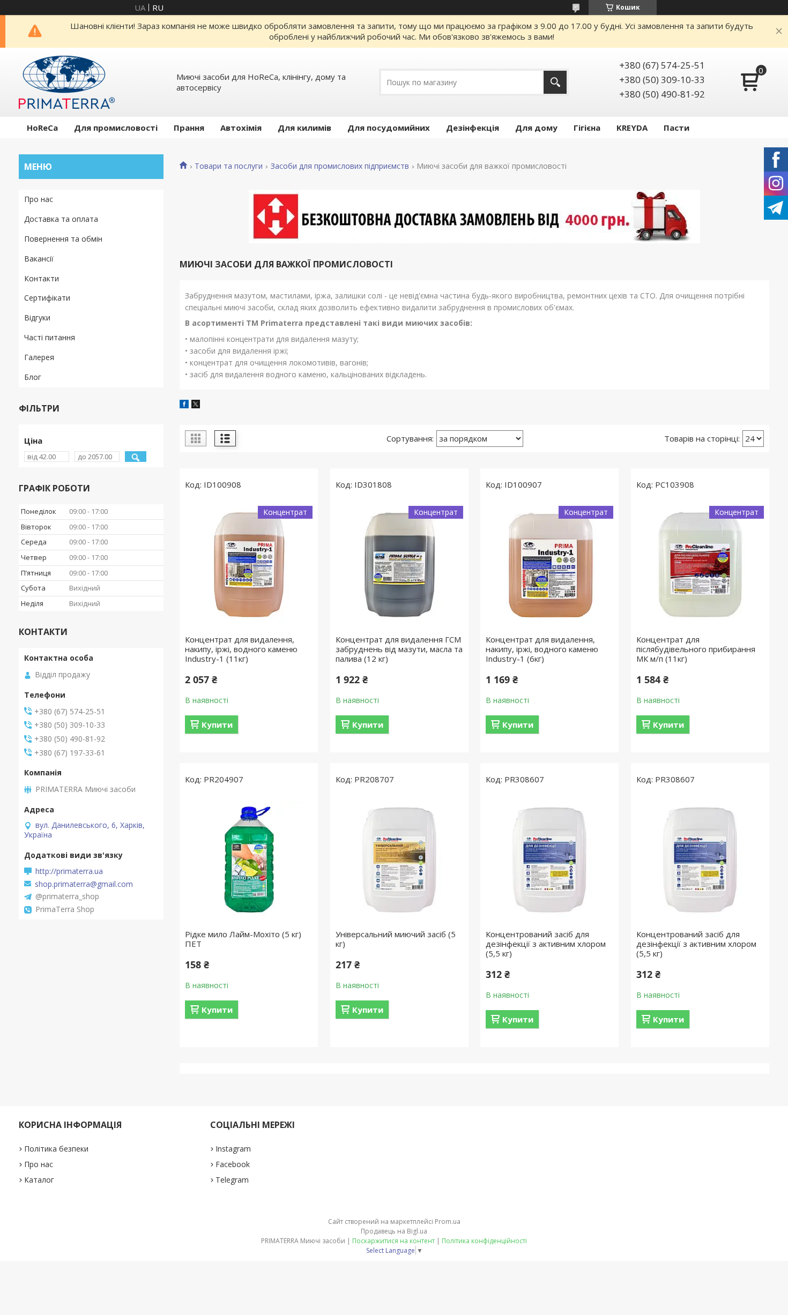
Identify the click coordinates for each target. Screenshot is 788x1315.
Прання (189, 127)
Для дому (536, 127)
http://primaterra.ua (69, 871)
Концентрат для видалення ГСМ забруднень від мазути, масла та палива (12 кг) (399, 648)
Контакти (41, 278)
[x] (195, 405)
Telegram (232, 1180)
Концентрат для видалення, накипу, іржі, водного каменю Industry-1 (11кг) (241, 648)
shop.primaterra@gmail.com (84, 884)
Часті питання (49, 337)
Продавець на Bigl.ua (394, 1231)
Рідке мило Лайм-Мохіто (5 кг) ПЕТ (243, 938)
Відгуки (37, 317)
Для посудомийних (388, 127)
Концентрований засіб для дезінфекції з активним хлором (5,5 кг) (546, 943)
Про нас (38, 199)
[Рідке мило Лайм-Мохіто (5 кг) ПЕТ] (249, 859)
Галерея (39, 357)
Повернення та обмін (63, 239)
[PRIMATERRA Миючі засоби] (67, 82)
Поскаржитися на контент (393, 1240)
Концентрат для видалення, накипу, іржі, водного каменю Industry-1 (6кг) (542, 648)
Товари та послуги (229, 166)
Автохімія (241, 127)
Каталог (39, 1180)
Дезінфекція (472, 127)
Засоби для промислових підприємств (340, 166)
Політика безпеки (56, 1149)
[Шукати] (555, 82)
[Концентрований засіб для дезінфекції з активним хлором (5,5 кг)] (549, 859)
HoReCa (42, 127)
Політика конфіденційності (484, 1240)
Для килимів (304, 127)
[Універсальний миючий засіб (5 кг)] (399, 859)
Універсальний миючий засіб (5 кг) (396, 938)
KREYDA (632, 127)
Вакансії (39, 258)
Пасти (676, 127)
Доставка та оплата (61, 219)
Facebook (232, 1164)
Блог (32, 377)
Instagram (233, 1149)
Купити (217, 724)
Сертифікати (47, 298)
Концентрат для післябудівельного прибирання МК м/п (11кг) (695, 648)
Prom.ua (447, 1221)
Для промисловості (116, 127)
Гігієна (587, 127)
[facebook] (184, 405)
